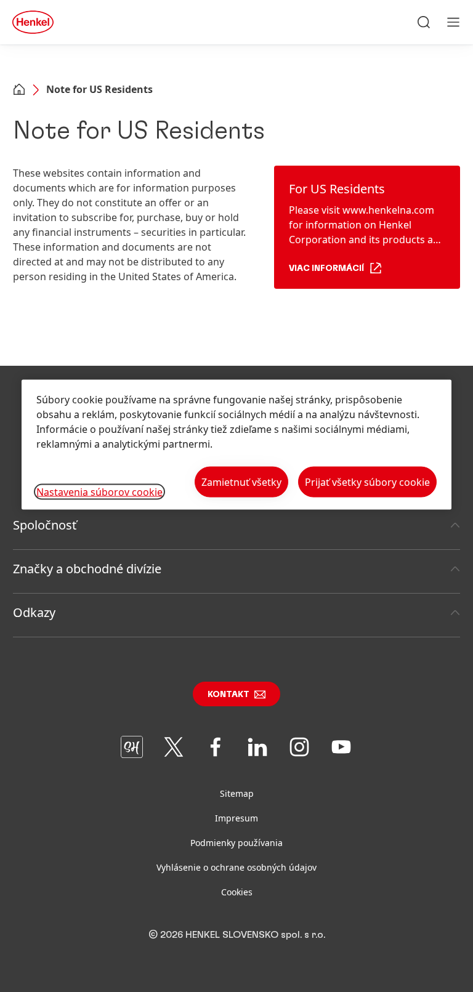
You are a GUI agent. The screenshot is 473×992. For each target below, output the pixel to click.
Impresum (236, 818)
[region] (236, 445)
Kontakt (228, 694)
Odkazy (34, 612)
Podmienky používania (236, 843)
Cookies (237, 892)
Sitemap (237, 793)
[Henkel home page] (19, 90)
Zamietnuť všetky (241, 482)
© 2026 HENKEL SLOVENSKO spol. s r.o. (236, 935)
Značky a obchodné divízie (87, 568)
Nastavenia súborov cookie (99, 492)
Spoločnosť (44, 525)
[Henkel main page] (33, 22)
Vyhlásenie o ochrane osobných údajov (236, 867)
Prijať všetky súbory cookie (367, 482)
